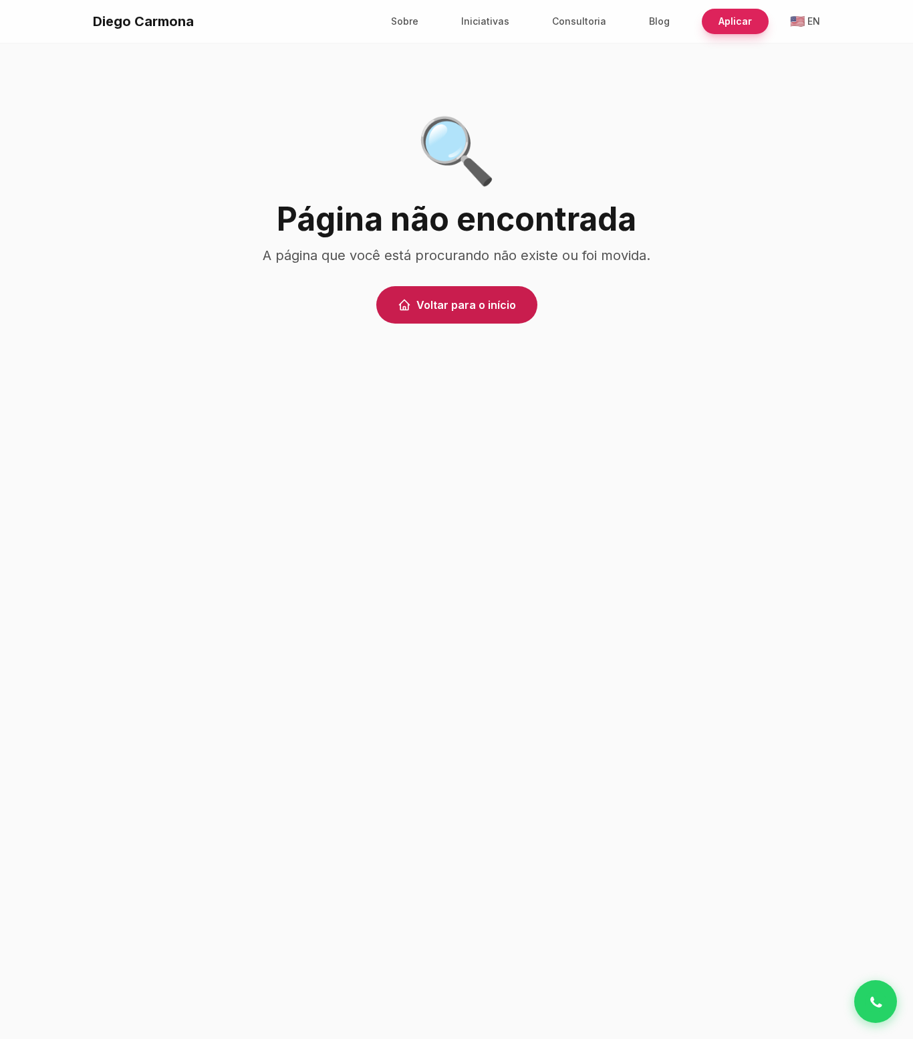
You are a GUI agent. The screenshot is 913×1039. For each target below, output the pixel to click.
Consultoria (579, 21)
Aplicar (735, 21)
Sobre (404, 21)
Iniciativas (485, 21)
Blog (659, 21)
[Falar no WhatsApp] (875, 1001)
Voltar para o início (466, 305)
